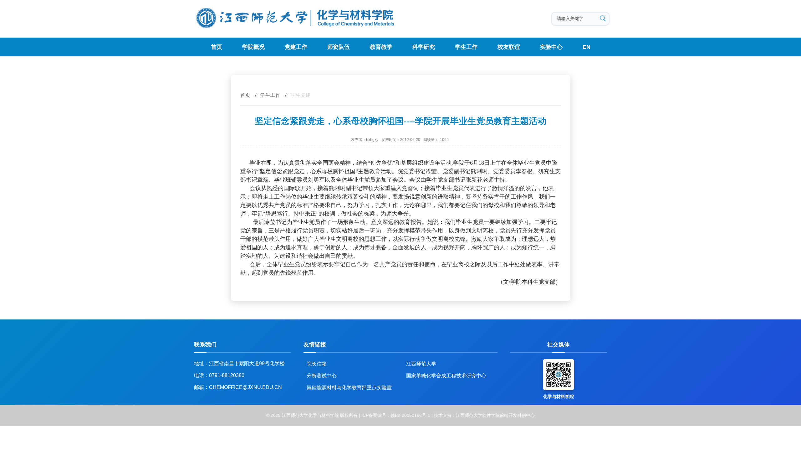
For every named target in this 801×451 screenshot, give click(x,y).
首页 (216, 47)
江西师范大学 (421, 363)
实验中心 (551, 47)
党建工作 (296, 47)
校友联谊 (508, 47)
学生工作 (466, 47)
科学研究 (423, 47)
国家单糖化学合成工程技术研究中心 (446, 375)
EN (586, 47)
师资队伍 (338, 47)
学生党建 (301, 95)
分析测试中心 (322, 375)
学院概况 (253, 47)
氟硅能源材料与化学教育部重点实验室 (349, 387)
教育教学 (381, 47)
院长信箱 (317, 363)
